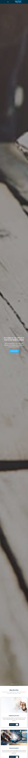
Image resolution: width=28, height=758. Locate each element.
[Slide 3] (16, 684)
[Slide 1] (12, 684)
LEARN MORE (14, 351)
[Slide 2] (14, 684)
